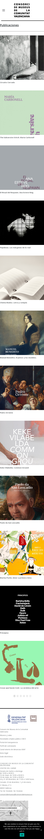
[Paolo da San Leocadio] (22, 504)
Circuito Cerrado (7, 82)
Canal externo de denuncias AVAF (12, 749)
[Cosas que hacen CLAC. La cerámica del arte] (22, 672)
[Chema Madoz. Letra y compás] (22, 288)
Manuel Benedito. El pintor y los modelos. (18, 357)
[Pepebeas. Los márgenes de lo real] (22, 227)
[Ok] (41, 830)
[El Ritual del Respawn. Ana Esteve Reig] (22, 177)
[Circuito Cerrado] (22, 66)
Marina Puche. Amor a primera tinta (15, 578)
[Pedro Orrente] (22, 393)
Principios (4, 633)
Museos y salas (6, 735)
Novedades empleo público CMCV (13, 739)
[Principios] (22, 620)
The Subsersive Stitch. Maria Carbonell (17, 137)
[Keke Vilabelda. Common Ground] (22, 452)
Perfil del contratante (8, 746)
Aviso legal (4, 753)
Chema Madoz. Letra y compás (13, 302)
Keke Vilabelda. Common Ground (14, 467)
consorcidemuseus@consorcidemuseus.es (16, 794)
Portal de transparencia (9, 742)
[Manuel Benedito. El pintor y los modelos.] (22, 337)
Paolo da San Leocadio (10, 523)
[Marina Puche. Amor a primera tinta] (22, 558)
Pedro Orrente (6, 412)
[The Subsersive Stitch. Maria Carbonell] (22, 121)
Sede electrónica (6, 756)
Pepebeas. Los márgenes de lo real (15, 247)
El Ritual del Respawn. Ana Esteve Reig (16, 192)
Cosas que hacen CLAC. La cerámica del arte (19, 688)
